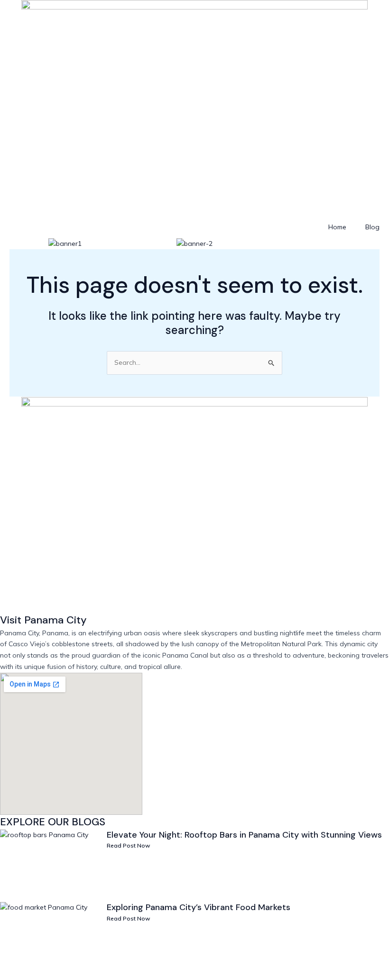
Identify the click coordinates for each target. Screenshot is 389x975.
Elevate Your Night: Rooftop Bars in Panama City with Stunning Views (244, 834)
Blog (372, 227)
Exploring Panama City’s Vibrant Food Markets (198, 907)
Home (337, 227)
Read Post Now (128, 845)
